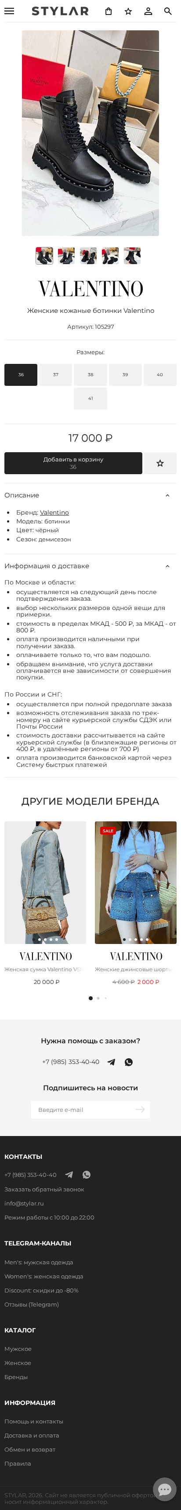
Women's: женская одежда (43, 1276)
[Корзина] (108, 11)
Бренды (16, 1376)
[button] (91, 998)
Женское (17, 1362)
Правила (17, 1463)
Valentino (54, 512)
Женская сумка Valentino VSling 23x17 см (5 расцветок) (45, 969)
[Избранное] (128, 11)
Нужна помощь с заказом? (90, 1041)
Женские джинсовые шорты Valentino (136, 969)
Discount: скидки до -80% (41, 1290)
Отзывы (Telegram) (31, 1304)
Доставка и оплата (31, 1435)
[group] (66, 256)
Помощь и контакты (33, 1421)
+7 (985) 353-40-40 (70, 1062)
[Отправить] (141, 1109)
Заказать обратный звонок (44, 1189)
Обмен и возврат (29, 1449)
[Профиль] (148, 11)
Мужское (18, 1348)
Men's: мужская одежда (38, 1262)
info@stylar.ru (24, 1203)
